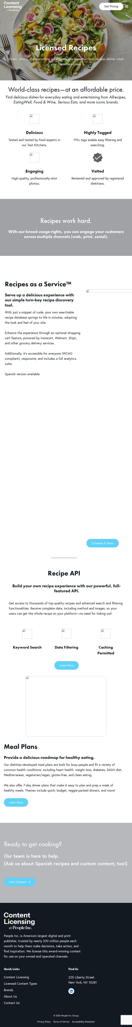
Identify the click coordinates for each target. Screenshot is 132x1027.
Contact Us (12, 1003)
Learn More (67, 665)
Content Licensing (16, 977)
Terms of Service (61, 1021)
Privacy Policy (44, 1021)
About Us (10, 996)
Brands (8, 990)
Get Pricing (111, 6)
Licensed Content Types (20, 983)
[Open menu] (126, 6)
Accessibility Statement (83, 1021)
